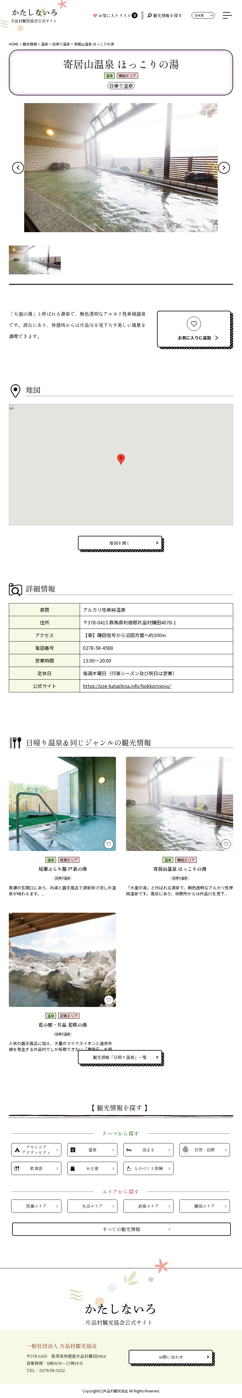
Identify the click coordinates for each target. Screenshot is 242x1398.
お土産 (92, 1168)
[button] (18, 168)
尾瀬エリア (36, 1206)
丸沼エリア (92, 1206)
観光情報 (30, 43)
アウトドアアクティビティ (36, 1149)
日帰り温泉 (61, 43)
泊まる (148, 1150)
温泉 (44, 43)
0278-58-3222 (52, 1370)
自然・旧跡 (204, 1150)
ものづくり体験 (148, 1168)
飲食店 (36, 1168)
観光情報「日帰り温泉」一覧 (120, 1057)
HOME (14, 43)
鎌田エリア (204, 1206)
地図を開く (119, 543)
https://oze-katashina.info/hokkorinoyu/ (127, 685)
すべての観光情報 (121, 1229)
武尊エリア (148, 1206)
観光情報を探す (167, 15)
